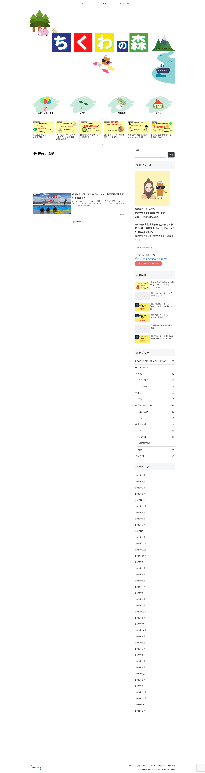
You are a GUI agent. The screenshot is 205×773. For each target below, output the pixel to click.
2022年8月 (140, 643)
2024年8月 (140, 562)
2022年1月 (140, 686)
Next (175, 131)
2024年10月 (141, 556)
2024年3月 (140, 593)
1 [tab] (99, 145)
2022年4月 (140, 667)
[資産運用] (121, 105)
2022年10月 (141, 630)
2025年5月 (140, 531)
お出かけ (156, 437)
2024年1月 (140, 605)
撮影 (156, 449)
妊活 (156, 418)
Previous (30, 131)
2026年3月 (140, 488)
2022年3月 (140, 673)
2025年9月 (140, 512)
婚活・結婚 (154, 424)
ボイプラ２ (156, 380)
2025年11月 (140, 506)
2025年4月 (140, 537)
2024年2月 (140, 599)
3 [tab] (106, 145)
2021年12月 (141, 692)
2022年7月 (140, 649)
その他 (154, 374)
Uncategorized (154, 367)
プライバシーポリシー (157, 766)
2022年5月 (140, 661)
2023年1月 (140, 618)
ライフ (154, 393)
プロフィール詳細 (143, 247)
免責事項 (171, 766)
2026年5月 (140, 475)
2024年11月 (140, 550)
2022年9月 (140, 636)
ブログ (156, 399)
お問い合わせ (142, 766)
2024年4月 (140, 587)
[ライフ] (159, 105)
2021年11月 (140, 698)
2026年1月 (140, 500)
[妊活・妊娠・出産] (46, 105)
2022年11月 (140, 624)
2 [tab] (102, 145)
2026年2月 (140, 494)
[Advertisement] (79, 173)
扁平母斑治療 (156, 443)
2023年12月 (141, 612)
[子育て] (83, 105)
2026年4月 (140, 481)
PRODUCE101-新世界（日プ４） (154, 361)
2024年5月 (140, 581)
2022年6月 (140, 655)
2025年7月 (140, 525)
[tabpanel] (43, 131)
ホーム (131, 766)
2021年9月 (140, 711)
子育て (154, 431)
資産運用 (154, 456)
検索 (137, 150)
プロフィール (154, 386)
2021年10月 (141, 704)
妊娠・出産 (156, 412)
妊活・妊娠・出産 (154, 405)
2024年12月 (141, 543)
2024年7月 (140, 568)
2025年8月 (140, 519)
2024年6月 (140, 574)
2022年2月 (140, 680)
